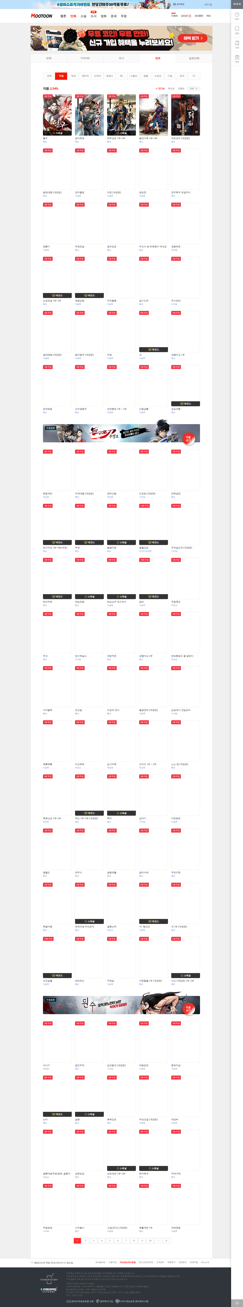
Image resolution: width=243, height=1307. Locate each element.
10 (150, 1240)
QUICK (237, 4)
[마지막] (166, 1241)
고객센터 (160, 1262)
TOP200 (85, 58)
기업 (170, 76)
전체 (48, 58)
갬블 (145, 76)
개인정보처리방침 (128, 1262)
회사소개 (205, 1262)
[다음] (158, 1241)
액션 (73, 76)
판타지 (85, 76)
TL (194, 76)
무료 (124, 16)
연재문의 (183, 1262)
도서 (93, 16)
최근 (237, 19)
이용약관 (113, 1262)
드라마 (97, 76)
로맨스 (109, 76)
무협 (61, 76)
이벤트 (174, 16)
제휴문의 (171, 1262)
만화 (73, 16)
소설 (83, 16)
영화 (103, 16)
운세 (114, 16)
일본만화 (194, 58)
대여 (237, 62)
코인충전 (199, 16)
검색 (207, 4)
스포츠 (157, 76)
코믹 (182, 76)
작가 (121, 58)
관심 (237, 33)
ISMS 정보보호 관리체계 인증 (134, 1301)
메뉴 (208, 16)
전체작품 (194, 1262)
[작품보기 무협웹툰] (121, 442)
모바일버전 (100, 1262)
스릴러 (133, 76)
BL (121, 76)
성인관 (184, 16)
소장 (237, 47)
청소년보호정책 (146, 1262)
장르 (158, 58)
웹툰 (63, 16)
